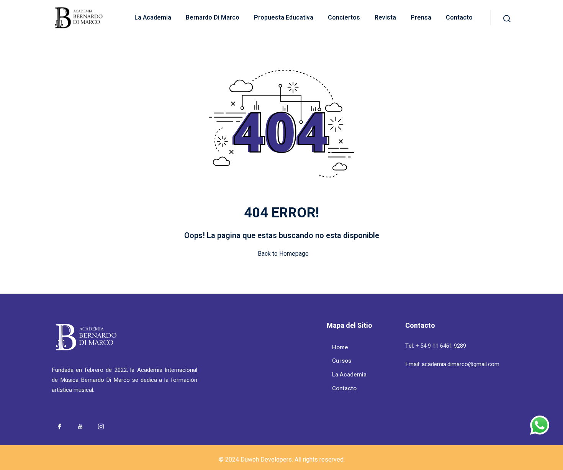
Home (340, 347)
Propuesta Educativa (283, 17)
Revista (385, 17)
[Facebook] (59, 426)
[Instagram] (100, 426)
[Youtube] (80, 426)
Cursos (341, 361)
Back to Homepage (283, 253)
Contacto (459, 17)
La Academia (152, 17)
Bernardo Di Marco (212, 17)
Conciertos (344, 17)
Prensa (421, 17)
